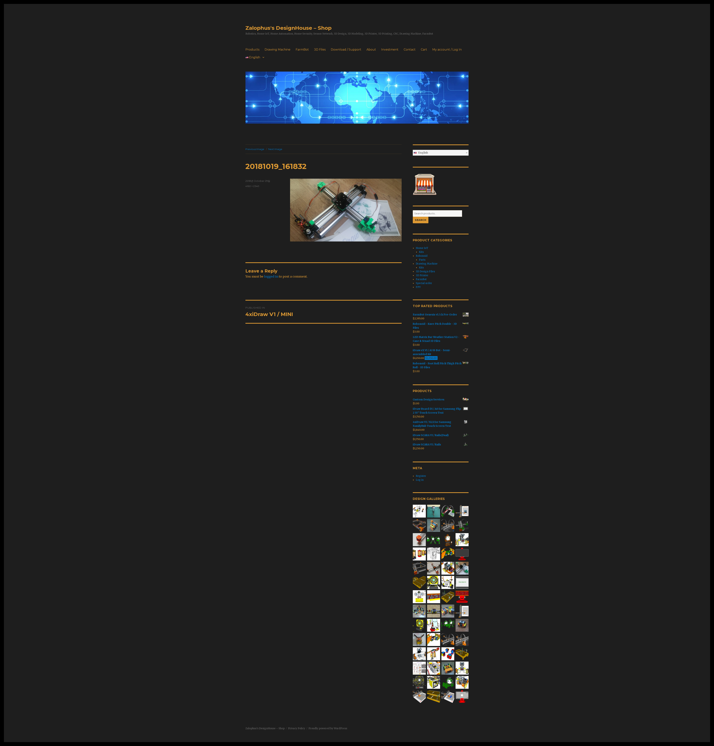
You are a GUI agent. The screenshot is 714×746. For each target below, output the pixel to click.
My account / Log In (447, 49)
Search (420, 219)
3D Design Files (425, 271)
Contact (410, 49)
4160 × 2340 (252, 186)
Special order (424, 283)
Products (252, 49)
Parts (422, 259)
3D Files (320, 49)
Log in (420, 479)
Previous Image (254, 149)
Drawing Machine (277, 49)
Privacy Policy (296, 728)
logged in (271, 276)
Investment (389, 49)
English (254, 57)
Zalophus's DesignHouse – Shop (288, 28)
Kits (421, 252)
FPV (418, 287)
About (371, 49)
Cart (424, 49)
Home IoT (422, 248)
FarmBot (302, 49)
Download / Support (346, 49)
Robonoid (421, 255)
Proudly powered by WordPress (327, 728)
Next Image (275, 149)
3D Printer (422, 275)
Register (421, 476)
